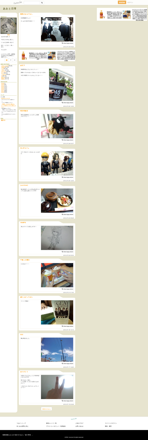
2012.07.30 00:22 (68, 46)
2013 (2, 87)
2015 (2, 84)
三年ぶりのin (4, 66)
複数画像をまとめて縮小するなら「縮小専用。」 (18, 435)
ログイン (130, 2)
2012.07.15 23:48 (68, 404)
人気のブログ (79, 423)
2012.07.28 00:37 (68, 143)
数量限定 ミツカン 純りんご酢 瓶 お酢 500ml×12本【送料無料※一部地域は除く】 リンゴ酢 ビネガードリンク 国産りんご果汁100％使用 (114, 14)
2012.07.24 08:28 (68, 218)
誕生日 (3, 77)
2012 (2, 89)
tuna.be (74, 419)
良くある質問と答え (22, 426)
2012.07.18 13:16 (68, 330)
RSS (4, 120)
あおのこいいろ (5, 98)
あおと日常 (10, 8)
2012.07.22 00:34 (68, 255)
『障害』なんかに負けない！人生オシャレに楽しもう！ (8, 105)
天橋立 (3, 67)
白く (2, 73)
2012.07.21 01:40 (68, 292)
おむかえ (3, 71)
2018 (2, 83)
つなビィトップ (21, 423)
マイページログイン (111, 423)
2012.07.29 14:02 (68, 106)
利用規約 (63, 426)
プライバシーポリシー (52, 426)
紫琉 (8, 34)
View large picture (68, 43)
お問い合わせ (79, 426)
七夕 (2, 68)
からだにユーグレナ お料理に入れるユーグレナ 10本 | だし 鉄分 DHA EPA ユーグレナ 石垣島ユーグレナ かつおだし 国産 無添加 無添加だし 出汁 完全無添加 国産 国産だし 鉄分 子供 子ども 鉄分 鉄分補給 (139, 15)
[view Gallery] (7, 60)
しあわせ (3, 74)
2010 (2, 92)
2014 (2, 86)
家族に (3, 79)
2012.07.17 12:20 (68, 367)
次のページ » (46, 409)
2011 (2, 90)
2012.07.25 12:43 (68, 180)
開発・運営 (108, 426)
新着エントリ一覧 (51, 423)
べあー (3, 70)
